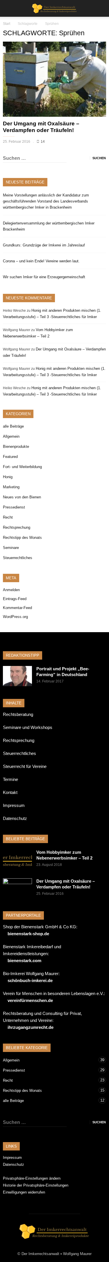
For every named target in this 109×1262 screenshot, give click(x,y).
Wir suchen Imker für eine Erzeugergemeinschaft (44, 277)
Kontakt (10, 792)
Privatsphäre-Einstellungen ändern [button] (31, 1178)
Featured (10, 456)
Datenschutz (15, 818)
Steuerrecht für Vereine (25, 766)
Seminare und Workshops (27, 727)
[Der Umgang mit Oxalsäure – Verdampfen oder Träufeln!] (54, 79)
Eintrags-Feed (14, 599)
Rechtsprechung (16, 527)
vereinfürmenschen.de (30, 1000)
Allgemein (11, 436)
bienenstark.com (24, 960)
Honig (7, 477)
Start (6, 24)
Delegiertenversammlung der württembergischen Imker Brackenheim (48, 226)
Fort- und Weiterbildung (22, 467)
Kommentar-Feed (17, 608)
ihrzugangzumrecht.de (30, 1027)
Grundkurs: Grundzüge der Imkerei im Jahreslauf (44, 245)
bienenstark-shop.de (28, 933)
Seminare (11, 547)
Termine (10, 779)
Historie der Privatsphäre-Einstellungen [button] (35, 1185)
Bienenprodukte (16, 446)
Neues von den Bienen (22, 497)
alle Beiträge (13, 426)
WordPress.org (15, 617)
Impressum (14, 805)
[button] (100, 8)
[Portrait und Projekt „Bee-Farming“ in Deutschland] (17, 676)
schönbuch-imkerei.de (30, 980)
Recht (8, 517)
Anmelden (11, 590)
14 (43, 142)
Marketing (11, 487)
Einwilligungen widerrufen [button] (24, 1192)
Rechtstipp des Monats (22, 537)
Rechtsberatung (18, 714)
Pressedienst (14, 507)
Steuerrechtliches (17, 558)
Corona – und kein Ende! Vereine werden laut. (41, 261)
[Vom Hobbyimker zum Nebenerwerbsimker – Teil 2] (17, 859)
